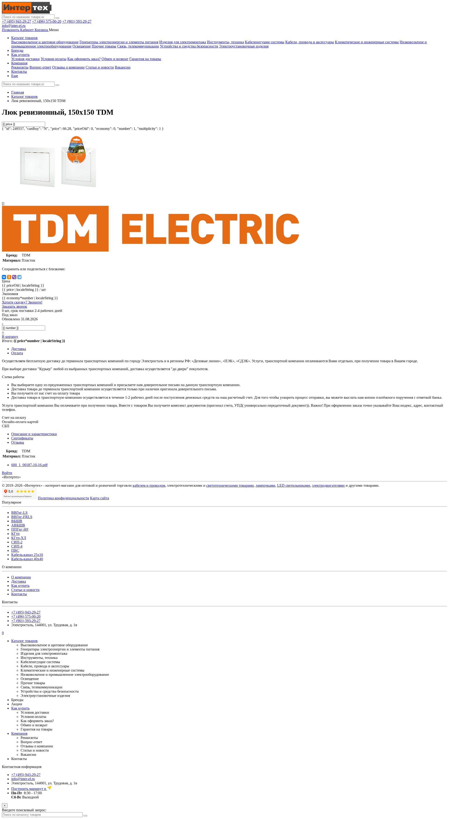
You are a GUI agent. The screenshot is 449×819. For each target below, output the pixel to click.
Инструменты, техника (225, 42)
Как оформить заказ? (84, 59)
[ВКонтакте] (4, 277)
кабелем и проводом (149, 485)
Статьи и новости (100, 67)
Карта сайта (99, 498)
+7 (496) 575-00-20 (46, 21)
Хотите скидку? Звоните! (22, 302)
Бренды (17, 50)
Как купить (20, 55)
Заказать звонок (14, 306)
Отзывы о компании (68, 67)
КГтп (15, 534)
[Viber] (14, 277)
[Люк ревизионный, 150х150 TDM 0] (58, 195)
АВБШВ (18, 525)
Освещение (81, 46)
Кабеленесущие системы (264, 42)
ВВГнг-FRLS (21, 517)
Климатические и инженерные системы (367, 42)
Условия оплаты (53, 59)
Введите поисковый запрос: (24, 810)
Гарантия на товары (145, 59)
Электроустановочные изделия (243, 46)
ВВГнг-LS (19, 513)
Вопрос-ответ (40, 67)
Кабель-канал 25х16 (27, 555)
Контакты (19, 71)
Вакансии (122, 67)
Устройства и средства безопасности (189, 46)
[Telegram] (19, 277)
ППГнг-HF (20, 529)
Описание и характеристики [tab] (34, 434)
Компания (19, 63)
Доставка (18, 581)
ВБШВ (16, 521)
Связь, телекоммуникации (138, 46)
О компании (21, 577)
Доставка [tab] (18, 349)
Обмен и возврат (114, 59)
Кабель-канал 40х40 (27, 559)
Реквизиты (20, 67)
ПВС (15, 550)
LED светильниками (293, 485)
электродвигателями (328, 485)
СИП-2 (16, 542)
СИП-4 (16, 546)
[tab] (22, 438)
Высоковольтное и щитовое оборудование (45, 42)
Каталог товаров (24, 38)
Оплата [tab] (17, 353)
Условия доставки (25, 59)
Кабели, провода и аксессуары (309, 42)
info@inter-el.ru (13, 26)
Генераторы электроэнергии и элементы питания (119, 42)
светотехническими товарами (230, 485)
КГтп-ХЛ (18, 538)
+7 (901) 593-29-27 (76, 21)
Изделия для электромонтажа (182, 42)
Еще (14, 76)
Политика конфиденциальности (63, 498)
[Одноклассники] (9, 277)
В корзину (10, 337)
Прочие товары (104, 46)
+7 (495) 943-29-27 (16, 21)
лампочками (265, 485)
